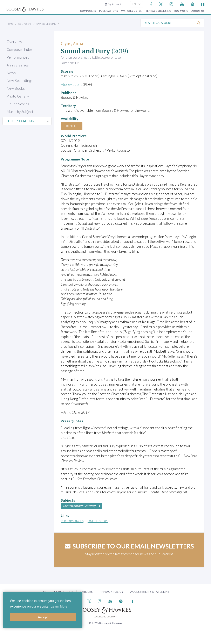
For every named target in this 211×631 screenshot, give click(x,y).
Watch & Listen (131, 10)
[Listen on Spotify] (192, 4)
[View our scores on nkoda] (202, 4)
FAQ (44, 591)
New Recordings (20, 80)
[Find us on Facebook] (151, 4)
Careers (86, 591)
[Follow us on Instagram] (171, 4)
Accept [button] (43, 617)
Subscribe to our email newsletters (133, 546)
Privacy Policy (111, 591)
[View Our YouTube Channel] (182, 4)
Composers (88, 10)
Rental (71, 126)
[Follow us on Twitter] (161, 4)
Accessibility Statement (150, 591)
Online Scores (18, 104)
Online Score (98, 521)
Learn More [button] (59, 606)
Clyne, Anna (72, 43)
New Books (16, 88)
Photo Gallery (18, 96)
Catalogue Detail (46, 24)
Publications (108, 10)
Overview (14, 42)
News (11, 73)
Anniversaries (18, 65)
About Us (197, 10)
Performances (18, 57)
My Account (114, 4)
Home (10, 24)
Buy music (181, 10)
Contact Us (63, 591)
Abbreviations (71, 84)
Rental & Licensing (158, 10)
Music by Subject (20, 111)
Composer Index (19, 49)
